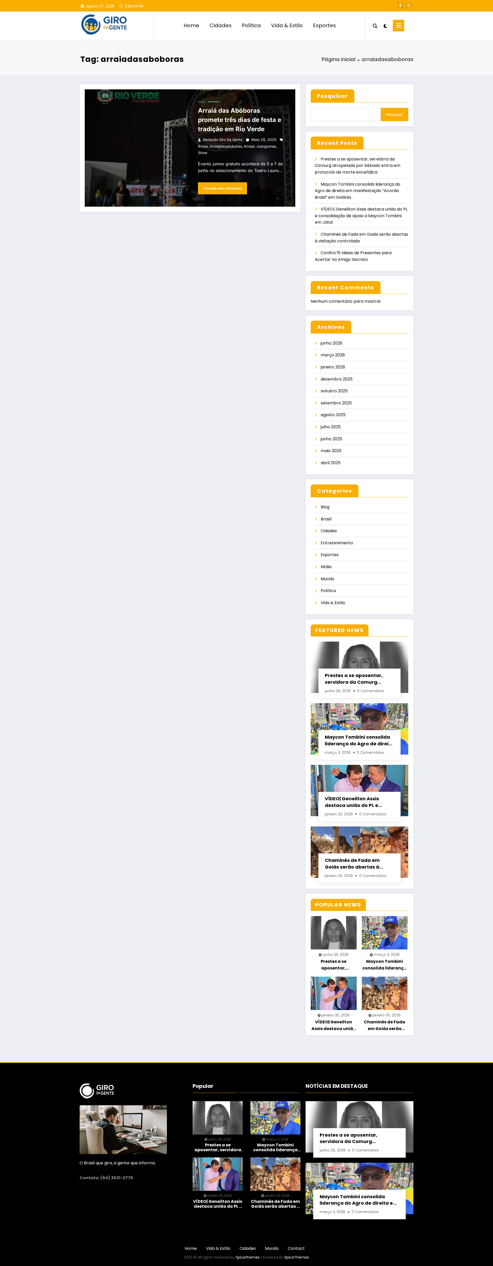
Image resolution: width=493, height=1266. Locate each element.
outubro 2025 (334, 391)
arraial (249, 146)
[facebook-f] (400, 6)
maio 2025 (331, 451)
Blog (325, 507)
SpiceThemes (296, 1257)
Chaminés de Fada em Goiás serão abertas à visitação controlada (352, 863)
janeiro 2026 (333, 367)
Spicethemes (248, 1257)
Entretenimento (337, 543)
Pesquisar (332, 96)
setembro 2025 (336, 403)
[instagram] (408, 6)
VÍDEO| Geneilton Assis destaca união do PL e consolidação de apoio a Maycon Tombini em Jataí (361, 215)
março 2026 (333, 355)
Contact (296, 1248)
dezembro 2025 (337, 379)
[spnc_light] (385, 25)
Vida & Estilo (287, 25)
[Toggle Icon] (398, 25)
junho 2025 (331, 439)
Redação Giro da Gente (222, 139)
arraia (203, 146)
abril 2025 (330, 463)
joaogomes (266, 146)
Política (251, 25)
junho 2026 (331, 343)
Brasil (326, 519)
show (202, 152)
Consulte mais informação (222, 188)
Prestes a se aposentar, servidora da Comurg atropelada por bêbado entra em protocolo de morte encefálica (357, 165)
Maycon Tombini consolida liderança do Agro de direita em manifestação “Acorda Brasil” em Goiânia (357, 190)
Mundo (327, 579)
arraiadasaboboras (226, 146)
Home (191, 25)
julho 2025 (331, 427)
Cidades (221, 25)
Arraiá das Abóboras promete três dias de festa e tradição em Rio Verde (239, 120)
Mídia (201, 101)
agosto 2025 (333, 415)
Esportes (324, 25)
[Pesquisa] (375, 25)
